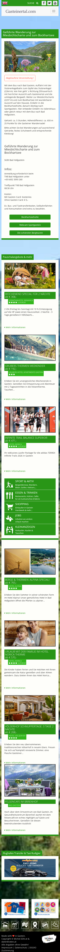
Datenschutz (21, 947)
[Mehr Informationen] (30, 276)
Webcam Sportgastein (30, 225)
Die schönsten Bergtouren (30, 232)
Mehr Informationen (15, 327)
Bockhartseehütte (30, 217)
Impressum (7, 947)
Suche (31, 3)
